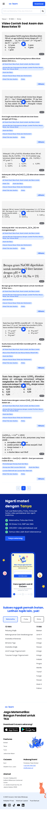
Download (39, 4)
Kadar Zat (6, 184)
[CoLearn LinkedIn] (23, 805)
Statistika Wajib (11, 647)
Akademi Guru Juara (9, 767)
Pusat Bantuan (34, 801)
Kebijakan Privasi (8, 801)
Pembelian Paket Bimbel (31, 763)
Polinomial (41, 688)
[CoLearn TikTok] (14, 805)
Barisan (39, 630)
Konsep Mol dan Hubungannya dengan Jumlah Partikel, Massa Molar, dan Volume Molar (23, 68)
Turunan (40, 639)
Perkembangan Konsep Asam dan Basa (15, 464)
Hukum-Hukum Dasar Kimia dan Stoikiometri (17, 76)
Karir (5, 763)
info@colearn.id (28, 768)
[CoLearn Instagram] (9, 805)
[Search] (42, 11)
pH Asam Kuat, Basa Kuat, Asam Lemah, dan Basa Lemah (21, 64)
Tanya (5, 746)
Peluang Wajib (10, 630)
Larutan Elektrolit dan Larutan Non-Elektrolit (17, 471)
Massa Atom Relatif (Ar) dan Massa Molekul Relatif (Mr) (20, 353)
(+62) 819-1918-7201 (30, 766)
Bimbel (5, 743)
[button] (18, 488)
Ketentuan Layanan (22, 801)
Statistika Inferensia (13, 639)
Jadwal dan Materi (9, 754)
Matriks (39, 668)
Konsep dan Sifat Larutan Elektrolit (14, 467)
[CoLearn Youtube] (18, 805)
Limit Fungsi (41, 634)
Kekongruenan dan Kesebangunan (19, 634)
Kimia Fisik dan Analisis (10, 79)
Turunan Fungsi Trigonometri (16, 655)
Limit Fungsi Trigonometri (15, 651)
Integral (40, 643)
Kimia (39, 619)
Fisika (26, 619)
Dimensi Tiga (10, 643)
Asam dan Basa (8, 72)
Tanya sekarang (15, 538)
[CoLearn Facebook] (4, 805)
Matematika (10, 619)
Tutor (5, 750)
